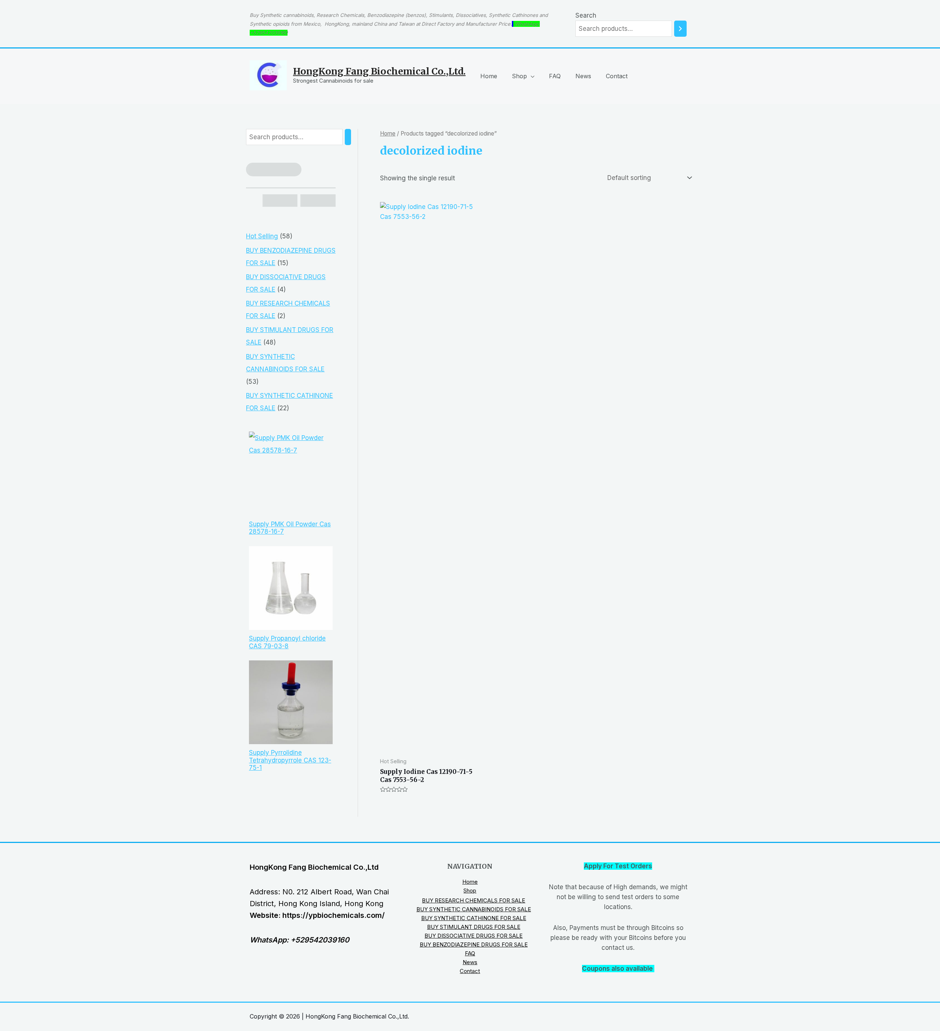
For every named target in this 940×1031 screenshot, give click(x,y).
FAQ (555, 76)
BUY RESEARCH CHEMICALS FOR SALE (473, 900)
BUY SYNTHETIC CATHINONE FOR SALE (473, 918)
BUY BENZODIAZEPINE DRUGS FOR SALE (474, 944)
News (583, 76)
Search (585, 15)
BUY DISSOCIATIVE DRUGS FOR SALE (473, 935)
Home (488, 76)
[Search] (680, 29)
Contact (617, 76)
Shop (519, 76)
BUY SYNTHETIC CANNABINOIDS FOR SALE (473, 909)
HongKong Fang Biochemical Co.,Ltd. (379, 71)
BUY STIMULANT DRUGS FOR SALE (473, 926)
